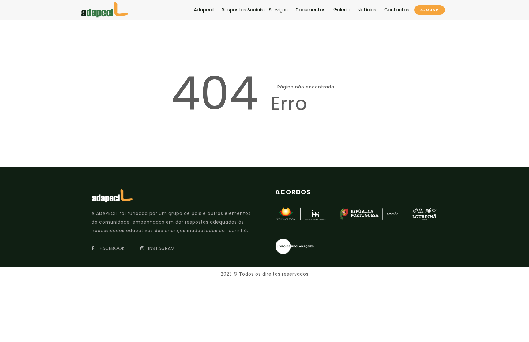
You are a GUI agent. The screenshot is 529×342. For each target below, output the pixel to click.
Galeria (341, 9)
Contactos (396, 9)
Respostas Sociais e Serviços (255, 9)
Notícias (367, 9)
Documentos (310, 9)
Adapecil (204, 9)
